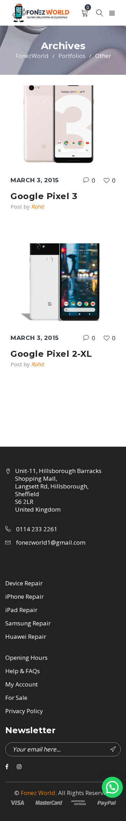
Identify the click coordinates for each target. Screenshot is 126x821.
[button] (112, 787)
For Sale (16, 698)
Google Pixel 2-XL (51, 354)
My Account (21, 684)
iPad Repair (21, 610)
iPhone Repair (24, 596)
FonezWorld (32, 56)
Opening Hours (26, 657)
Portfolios (71, 56)
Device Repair (24, 583)
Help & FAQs (22, 671)
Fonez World (38, 793)
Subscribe (114, 749)
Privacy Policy (24, 711)
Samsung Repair (28, 623)
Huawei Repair (25, 636)
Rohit (37, 206)
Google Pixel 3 (43, 196)
